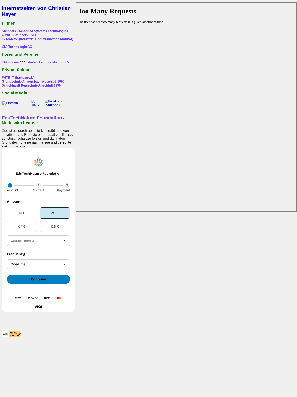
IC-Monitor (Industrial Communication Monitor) (37, 39)
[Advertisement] (29, 369)
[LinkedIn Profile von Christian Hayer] (15, 103)
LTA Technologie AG (17, 47)
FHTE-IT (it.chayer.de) (18, 77)
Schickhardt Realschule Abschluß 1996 (31, 85)
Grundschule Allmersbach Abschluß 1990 (33, 81)
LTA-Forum (10, 62)
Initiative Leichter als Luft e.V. (47, 62)
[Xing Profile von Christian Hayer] (36, 105)
